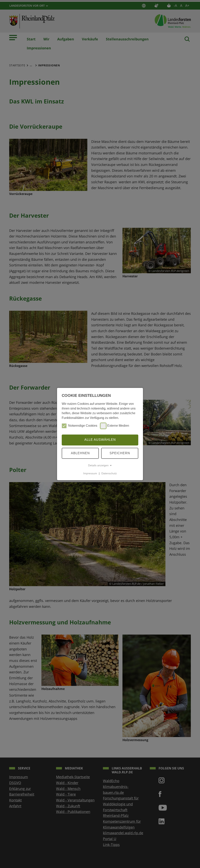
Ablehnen (80, 453)
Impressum (90, 473)
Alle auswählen (100, 440)
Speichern (120, 453)
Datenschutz (109, 473)
